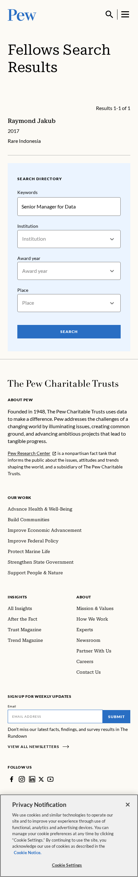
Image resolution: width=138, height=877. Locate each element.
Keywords (27, 192)
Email (12, 706)
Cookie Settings (67, 865)
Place (22, 290)
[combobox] (22, 239)
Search (69, 331)
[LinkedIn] (32, 779)
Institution (27, 226)
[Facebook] (11, 779)
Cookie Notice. (27, 852)
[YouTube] (50, 779)
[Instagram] (22, 779)
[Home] (63, 383)
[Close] (128, 805)
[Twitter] (41, 779)
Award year (28, 258)
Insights (17, 597)
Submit (116, 716)
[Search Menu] (109, 14)
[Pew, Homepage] (22, 14)
